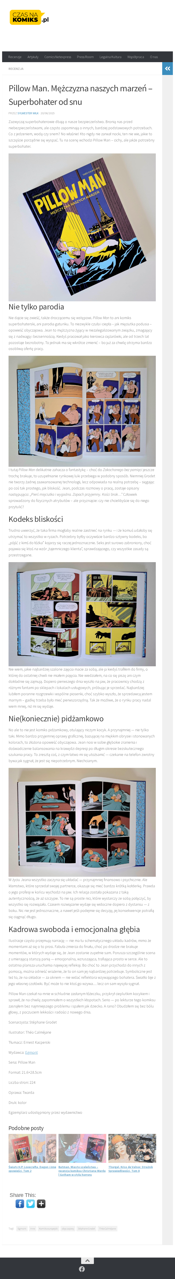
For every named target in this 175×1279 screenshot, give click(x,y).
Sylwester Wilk (28, 113)
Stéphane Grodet (86, 1228)
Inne (32, 1228)
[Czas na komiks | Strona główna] (29, 17)
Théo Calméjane (107, 1228)
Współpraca (135, 57)
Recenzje (15, 57)
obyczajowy (68, 1228)
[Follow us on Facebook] (82, 1269)
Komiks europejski (48, 1228)
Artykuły (33, 57)
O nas (154, 57)
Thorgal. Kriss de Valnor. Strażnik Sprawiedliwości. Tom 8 (130, 1169)
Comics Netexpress (57, 57)
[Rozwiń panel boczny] (167, 68)
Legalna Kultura (110, 57)
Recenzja (16, 68)
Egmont (31, 1052)
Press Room (85, 57)
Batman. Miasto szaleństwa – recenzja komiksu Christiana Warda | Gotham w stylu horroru (82, 1171)
